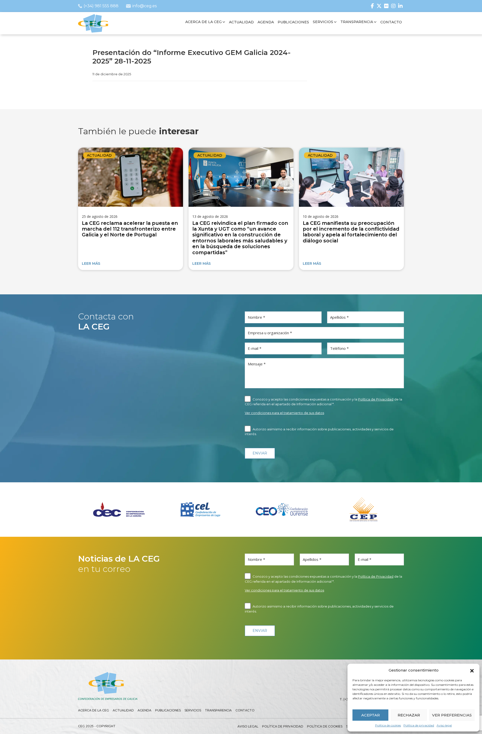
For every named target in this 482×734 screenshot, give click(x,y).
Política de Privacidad (375, 399)
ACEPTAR (370, 715)
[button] (471, 670)
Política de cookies (388, 725)
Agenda (144, 710)
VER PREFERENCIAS (452, 715)
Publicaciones (168, 710)
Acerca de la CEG (93, 710)
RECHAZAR (409, 715)
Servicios (193, 710)
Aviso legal (444, 725)
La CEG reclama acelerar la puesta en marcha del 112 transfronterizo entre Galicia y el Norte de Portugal (130, 229)
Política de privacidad (418, 725)
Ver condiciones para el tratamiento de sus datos (284, 413)
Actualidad (99, 155)
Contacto (245, 710)
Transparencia (218, 710)
